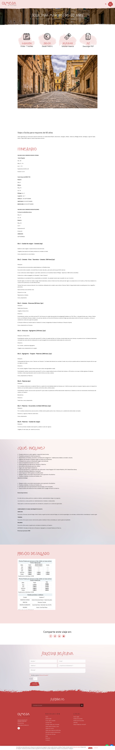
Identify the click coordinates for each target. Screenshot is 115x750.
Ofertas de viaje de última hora (53, 732)
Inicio (47, 716)
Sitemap (75, 722)
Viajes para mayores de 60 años (53, 730)
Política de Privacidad (43, 675)
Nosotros (48, 738)
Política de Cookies (78, 718)
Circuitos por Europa (50, 734)
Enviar (34, 684)
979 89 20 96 (21, 723)
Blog (47, 736)
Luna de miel (49, 722)
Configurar (96, 747)
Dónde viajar (49, 718)
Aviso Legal (76, 716)
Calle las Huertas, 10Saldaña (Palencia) (22, 720)
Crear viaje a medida (50, 720)
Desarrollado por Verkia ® (79, 724)
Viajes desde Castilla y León (52, 726)
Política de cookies (76, 747)
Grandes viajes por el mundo (52, 724)
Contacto (48, 740)
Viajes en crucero (50, 728)
